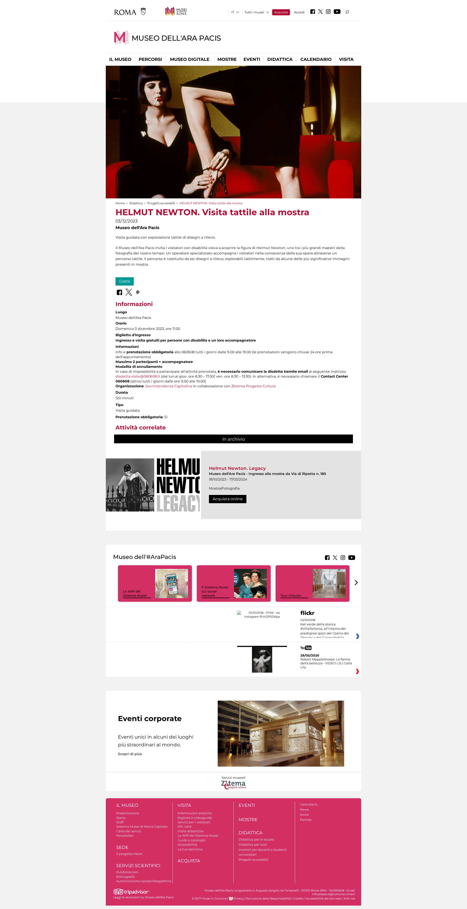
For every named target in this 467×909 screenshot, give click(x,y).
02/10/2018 (324, 629)
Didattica (280, 59)
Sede (122, 847)
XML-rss (349, 898)
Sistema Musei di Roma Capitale (142, 826)
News (304, 809)
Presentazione (127, 813)
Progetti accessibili (161, 203)
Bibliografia (125, 877)
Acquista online (228, 499)
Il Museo (120, 59)
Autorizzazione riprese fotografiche (143, 881)
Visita (346, 59)
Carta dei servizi (128, 831)
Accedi (299, 12)
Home (120, 203)
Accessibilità (187, 844)
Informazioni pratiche (195, 813)
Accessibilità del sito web (323, 898)
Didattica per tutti (253, 844)
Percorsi (150, 59)
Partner (306, 820)
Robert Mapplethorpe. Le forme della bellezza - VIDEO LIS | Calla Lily (326, 663)
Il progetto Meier (129, 854)
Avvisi (304, 814)
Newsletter (125, 835)
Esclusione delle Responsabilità (268, 898)
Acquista (281, 12)
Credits (298, 898)
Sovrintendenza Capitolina (168, 386)
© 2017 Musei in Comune (209, 898)
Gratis (124, 281)
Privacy (239, 898)
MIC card (184, 826)
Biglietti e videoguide (195, 818)
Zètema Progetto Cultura (253, 386)
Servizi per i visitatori (194, 822)
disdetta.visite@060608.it (138, 376)
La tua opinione (190, 849)
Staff (119, 822)
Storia (121, 818)
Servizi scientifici (138, 865)
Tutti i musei (254, 12)
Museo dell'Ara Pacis (176, 38)
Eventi (251, 59)
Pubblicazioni (127, 872)
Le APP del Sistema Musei (135, 593)
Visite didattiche (191, 831)
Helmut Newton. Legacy (237, 468)
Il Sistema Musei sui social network (215, 591)
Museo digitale (189, 59)
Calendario (316, 59)
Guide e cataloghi (192, 840)
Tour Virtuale (290, 595)
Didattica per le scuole (256, 839)
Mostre (227, 59)
